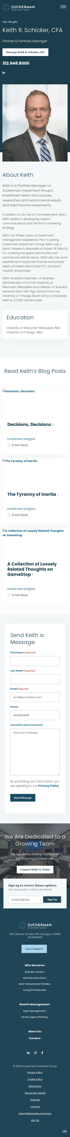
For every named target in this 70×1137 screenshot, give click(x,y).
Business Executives (34, 978)
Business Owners (34, 972)
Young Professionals (34, 990)
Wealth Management (34, 1004)
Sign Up (52, 899)
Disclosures (35, 1086)
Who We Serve (34, 965)
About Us (34, 1031)
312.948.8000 (15, 63)
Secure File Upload (35, 1093)
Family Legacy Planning (34, 1017)
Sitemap (35, 1100)
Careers (34, 1038)
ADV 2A (35, 1120)
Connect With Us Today (35, 869)
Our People (10, 22)
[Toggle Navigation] (64, 9)
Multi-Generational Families (34, 984)
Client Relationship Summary (35, 1113)
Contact (35, 1106)
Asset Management (34, 1011)
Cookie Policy (35, 1079)
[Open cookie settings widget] (64, 1131)
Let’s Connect (34, 949)
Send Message (23, 797)
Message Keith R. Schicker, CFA (25, 52)
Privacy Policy (48, 786)
